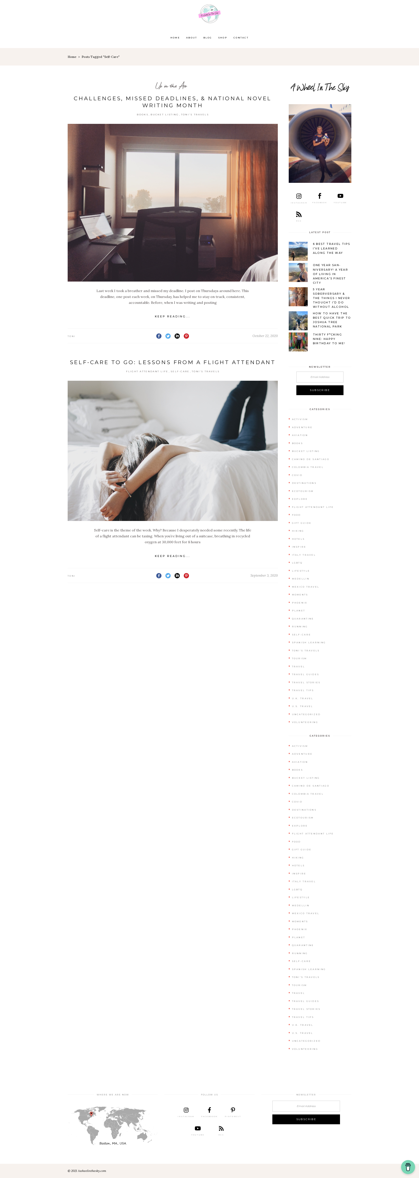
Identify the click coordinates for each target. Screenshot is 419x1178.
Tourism (299, 658)
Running (300, 626)
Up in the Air (171, 85)
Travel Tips (303, 690)
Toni (72, 336)
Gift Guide (302, 523)
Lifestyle (301, 570)
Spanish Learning (309, 642)
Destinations (304, 483)
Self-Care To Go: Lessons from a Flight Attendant (173, 362)
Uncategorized (306, 714)
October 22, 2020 (265, 336)
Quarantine (303, 618)
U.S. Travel (302, 706)
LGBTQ (297, 562)
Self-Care (180, 371)
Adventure (302, 427)
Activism (300, 419)
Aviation (300, 435)
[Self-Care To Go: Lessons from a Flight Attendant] (173, 451)
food (296, 515)
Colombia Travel (308, 467)
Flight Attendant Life (147, 371)
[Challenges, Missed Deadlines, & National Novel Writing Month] (173, 203)
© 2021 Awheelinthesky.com (87, 1171)
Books (142, 114)
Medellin (300, 578)
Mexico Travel (305, 586)
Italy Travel (304, 555)
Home (72, 57)
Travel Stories (306, 682)
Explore (300, 499)
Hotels (298, 539)
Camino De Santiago (310, 459)
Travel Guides (305, 674)
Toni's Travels (195, 114)
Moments (300, 594)
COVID (297, 475)
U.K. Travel (302, 698)
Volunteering (305, 722)
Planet (298, 610)
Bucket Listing (165, 114)
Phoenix (299, 602)
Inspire (299, 546)
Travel (298, 666)
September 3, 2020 (264, 575)
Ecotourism (303, 491)
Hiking (298, 530)
